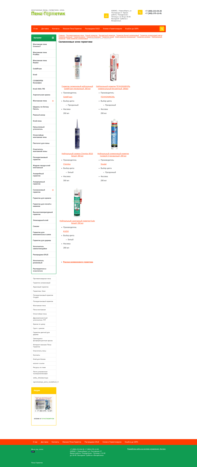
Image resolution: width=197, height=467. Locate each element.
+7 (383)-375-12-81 (153, 13)
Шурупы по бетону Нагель (41, 108)
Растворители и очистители (39, 270)
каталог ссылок (38, 363)
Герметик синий (108, 37)
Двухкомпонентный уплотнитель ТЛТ (40, 319)
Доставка (45, 29)
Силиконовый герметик (39, 191)
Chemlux (67, 164)
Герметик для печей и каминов (42, 205)
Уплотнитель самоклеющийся (40, 247)
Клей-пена (37, 121)
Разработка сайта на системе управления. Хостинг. (146, 449)
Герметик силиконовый (41, 283)
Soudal (103, 164)
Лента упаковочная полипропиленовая (40, 373)
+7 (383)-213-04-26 (153, 11)
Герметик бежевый (94, 37)
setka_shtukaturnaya (40, 378)
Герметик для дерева (42, 240)
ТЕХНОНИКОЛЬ (108, 97)
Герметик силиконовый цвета (151, 35)
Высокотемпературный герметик (43, 213)
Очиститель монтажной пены (40, 150)
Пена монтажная (39, 310)
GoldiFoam (67, 97)
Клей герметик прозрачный (125, 37)
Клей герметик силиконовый (77, 38)
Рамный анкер (39, 115)
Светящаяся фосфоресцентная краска (43, 339)
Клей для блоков (39, 359)
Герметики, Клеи (39, 291)
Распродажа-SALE (92, 29)
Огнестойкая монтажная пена (40, 136)
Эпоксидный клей (40, 220)
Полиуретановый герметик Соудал (43, 296)
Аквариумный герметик (39, 183)
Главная (62, 35)
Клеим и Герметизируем (112, 29)
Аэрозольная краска (41, 95)
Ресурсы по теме (39, 367)
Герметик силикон (143, 37)
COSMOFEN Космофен (38, 82)
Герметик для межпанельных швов (42, 233)
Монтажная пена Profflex (40, 53)
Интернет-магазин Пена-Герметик (42, 346)
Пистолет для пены (41, 143)
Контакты (56, 29)
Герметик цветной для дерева (41, 333)
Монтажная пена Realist (40, 62)
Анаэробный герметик (38, 175)
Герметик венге (79, 37)
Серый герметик (91, 35)
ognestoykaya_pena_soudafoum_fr (44, 382)
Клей (35, 75)
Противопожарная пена (75, 35)
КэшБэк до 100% (132, 29)
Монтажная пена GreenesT (40, 45)
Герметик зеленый (65, 37)
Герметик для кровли (42, 198)
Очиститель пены (39, 351)
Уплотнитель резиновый (38, 262)
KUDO (66, 231)
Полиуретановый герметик (40, 158)
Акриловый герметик (40, 287)
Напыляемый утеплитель (38, 128)
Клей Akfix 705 (39, 89)
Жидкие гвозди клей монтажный (41, 167)
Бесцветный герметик (107, 35)
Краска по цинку (39, 324)
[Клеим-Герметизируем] (44, 419)
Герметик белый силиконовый (127, 35)
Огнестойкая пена (40, 314)
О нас (35, 29)
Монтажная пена (40, 101)
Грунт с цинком (38, 328)
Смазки (36, 226)
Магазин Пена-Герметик (72, 29)
